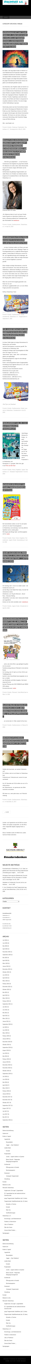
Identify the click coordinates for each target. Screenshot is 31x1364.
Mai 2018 (5, 1082)
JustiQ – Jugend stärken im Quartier (15, 1156)
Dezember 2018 (6, 1065)
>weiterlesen (25, 602)
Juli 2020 (5, 1027)
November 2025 (6, 951)
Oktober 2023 (6, 972)
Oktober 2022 (6, 989)
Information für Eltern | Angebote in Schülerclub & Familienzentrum (15, 240)
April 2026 (5, 949)
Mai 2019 (5, 1056)
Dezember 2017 (6, 1096)
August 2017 (6, 1108)
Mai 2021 (5, 1012)
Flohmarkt (14, 692)
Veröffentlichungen (10, 1212)
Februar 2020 (6, 1036)
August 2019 (6, 1050)
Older (6, 812)
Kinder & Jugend (7, 1136)
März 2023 (5, 980)
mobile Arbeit (7, 1148)
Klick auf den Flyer (10, 465)
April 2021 (5, 1015)
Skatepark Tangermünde (16, 471)
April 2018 (5, 1085)
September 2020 (7, 1024)
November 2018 (6, 1067)
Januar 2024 (6, 966)
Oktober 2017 (6, 1102)
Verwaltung (7, 1179)
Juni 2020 (5, 1030)
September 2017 (7, 1105)
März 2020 (5, 1033)
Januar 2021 (6, 1021)
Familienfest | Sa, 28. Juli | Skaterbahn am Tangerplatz (15, 426)
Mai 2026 (5, 946)
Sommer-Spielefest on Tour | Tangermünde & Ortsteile (14, 487)
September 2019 (7, 1047)
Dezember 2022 (6, 986)
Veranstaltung (20, 540)
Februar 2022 (6, 1001)
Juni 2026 (5, 943)
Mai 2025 (5, 957)
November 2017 (6, 1099)
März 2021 (5, 1018)
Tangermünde (22, 316)
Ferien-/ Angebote (16, 469)
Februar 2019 (6, 1059)
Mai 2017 (5, 1117)
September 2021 (7, 1004)
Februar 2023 (6, 983)
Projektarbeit (21, 127)
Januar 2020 (6, 1038)
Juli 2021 (5, 1007)
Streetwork (7, 1173)
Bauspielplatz (9, 1142)
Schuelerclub (6, 316)
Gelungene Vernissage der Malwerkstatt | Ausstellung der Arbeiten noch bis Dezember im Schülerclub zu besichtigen (15, 877)
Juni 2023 (5, 975)
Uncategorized (13, 129)
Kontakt (8, 1150)
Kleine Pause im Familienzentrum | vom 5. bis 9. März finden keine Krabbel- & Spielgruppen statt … (15, 711)
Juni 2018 (5, 1079)
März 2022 (5, 998)
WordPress (22, 1358)
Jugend (23, 469)
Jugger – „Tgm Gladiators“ (12, 1145)
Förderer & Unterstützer (10, 1221)
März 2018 (5, 1088)
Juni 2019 (5, 1053)
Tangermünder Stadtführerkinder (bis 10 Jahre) (15, 1201)
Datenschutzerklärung (8, 1130)
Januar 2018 (6, 1094)
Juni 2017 (5, 1114)
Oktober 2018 (6, 1070)
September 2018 (7, 1073)
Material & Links (7, 1184)
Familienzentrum (16, 224)
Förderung (14, 127)
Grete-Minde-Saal (22, 692)
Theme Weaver (21, 1360)
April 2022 (5, 995)
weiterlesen (16, 220)
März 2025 (5, 963)
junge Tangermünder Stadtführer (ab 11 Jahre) (15, 1198)
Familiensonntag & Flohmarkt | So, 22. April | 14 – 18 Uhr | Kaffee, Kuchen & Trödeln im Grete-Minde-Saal (15, 624)
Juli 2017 (5, 1111)
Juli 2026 (5, 940)
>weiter (8, 534)
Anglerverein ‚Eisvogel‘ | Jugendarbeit (13, 1190)
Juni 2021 (5, 1009)
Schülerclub (7, 1164)
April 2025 (5, 960)
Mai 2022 (5, 992)
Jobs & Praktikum (8, 1224)
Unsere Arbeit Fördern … (10, 1230)
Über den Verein (8, 1227)
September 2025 (7, 954)
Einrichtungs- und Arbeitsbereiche (12, 1218)
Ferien (13, 538)
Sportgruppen (6, 1233)
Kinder (22, 314)
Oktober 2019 (6, 1044)
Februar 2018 (6, 1091)
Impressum (5, 1133)
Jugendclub (7, 1139)
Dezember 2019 (6, 1041)
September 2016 (7, 1120)
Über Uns (8, 1210)
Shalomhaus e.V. (14, 316)
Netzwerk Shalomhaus (8, 1187)
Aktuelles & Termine (11, 1204)
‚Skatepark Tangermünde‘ (12, 1176)
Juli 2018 (5, 1076)
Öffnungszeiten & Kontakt (12, 1167)
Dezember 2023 (6, 969)
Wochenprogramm (10, 1170)
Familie (9, 127)
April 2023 (5, 978)
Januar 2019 (6, 1062)
